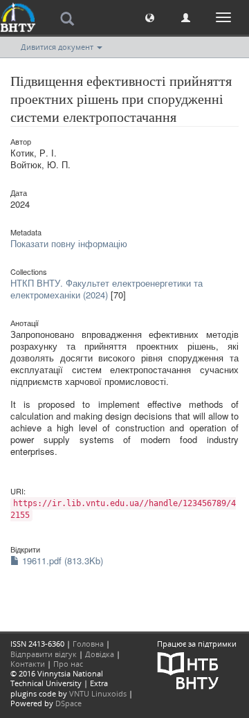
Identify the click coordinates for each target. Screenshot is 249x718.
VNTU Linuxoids (98, 693)
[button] (150, 17)
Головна (88, 643)
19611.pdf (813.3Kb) (61, 560)
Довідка (99, 654)
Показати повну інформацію (68, 243)
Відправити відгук (43, 654)
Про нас (68, 663)
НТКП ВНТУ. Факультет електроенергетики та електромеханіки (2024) (106, 288)
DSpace (68, 703)
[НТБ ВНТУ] (188, 669)
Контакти (27, 663)
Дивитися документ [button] (58, 47)
